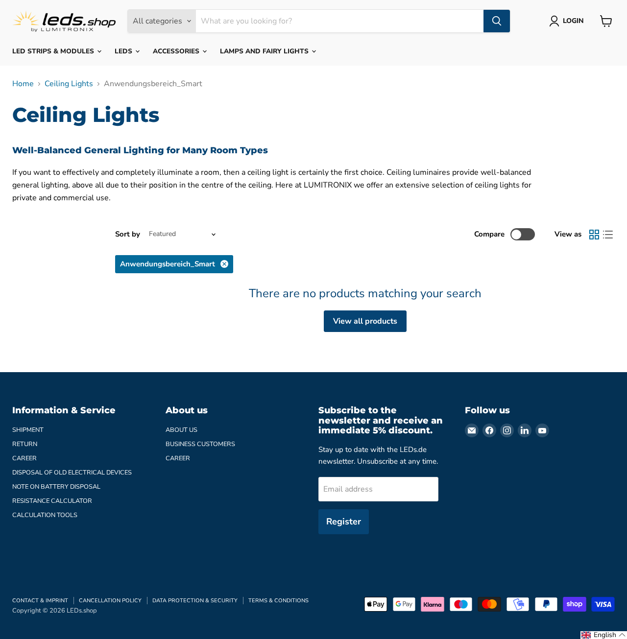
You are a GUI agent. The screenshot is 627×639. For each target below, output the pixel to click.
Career (24, 458)
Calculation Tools (44, 515)
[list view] (608, 234)
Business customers (200, 444)
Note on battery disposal (56, 486)
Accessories (177, 51)
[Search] (496, 21)
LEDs (124, 51)
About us (181, 430)
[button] (603, 635)
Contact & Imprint (40, 600)
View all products (365, 321)
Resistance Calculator (52, 501)
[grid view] (594, 234)
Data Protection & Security (195, 600)
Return (24, 444)
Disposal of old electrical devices (72, 472)
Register (343, 521)
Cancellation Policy (110, 600)
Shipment (28, 430)
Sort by (127, 234)
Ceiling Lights (69, 83)
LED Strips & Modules (54, 51)
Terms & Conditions (278, 600)
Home (23, 83)
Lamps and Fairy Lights (265, 51)
